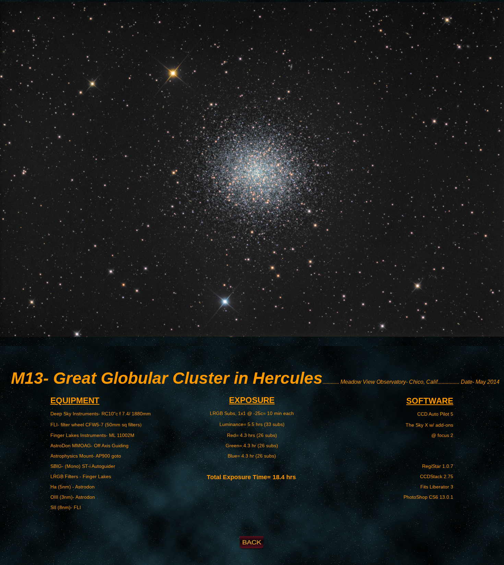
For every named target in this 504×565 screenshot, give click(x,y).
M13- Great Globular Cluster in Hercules (167, 378)
